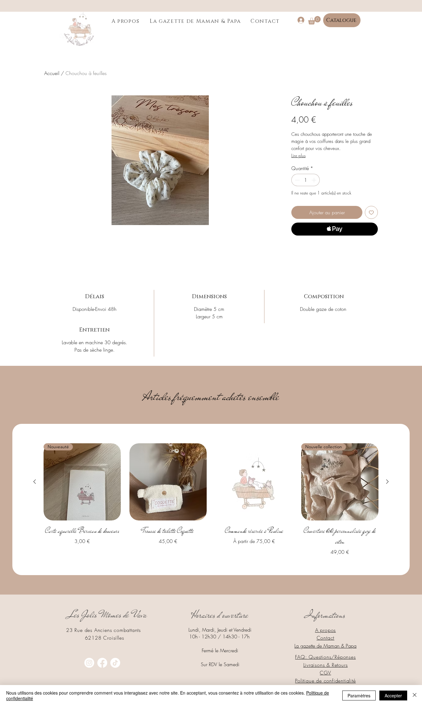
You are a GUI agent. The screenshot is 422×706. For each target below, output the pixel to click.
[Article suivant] (387, 481)
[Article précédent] (34, 481)
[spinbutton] (305, 180)
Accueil (51, 73)
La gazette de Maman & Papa (325, 645)
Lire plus (298, 155)
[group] (211, 499)
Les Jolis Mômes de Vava (108, 615)
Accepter (393, 695)
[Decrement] (296, 180)
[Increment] (314, 180)
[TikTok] (115, 663)
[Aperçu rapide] (168, 481)
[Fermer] (414, 695)
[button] (314, 20)
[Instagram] (89, 663)
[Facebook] (102, 663)
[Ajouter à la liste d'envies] (371, 212)
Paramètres (359, 695)
